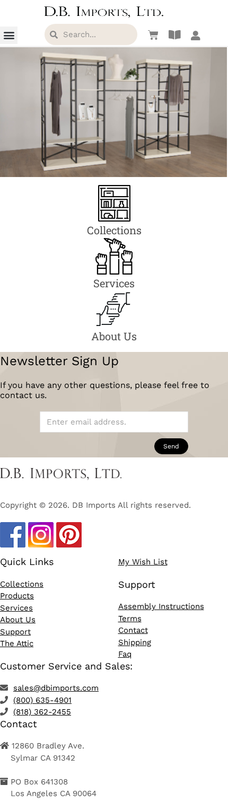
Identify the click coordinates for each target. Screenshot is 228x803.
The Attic (16, 643)
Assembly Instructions (161, 606)
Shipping (134, 642)
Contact (133, 630)
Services (16, 608)
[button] (8, 35)
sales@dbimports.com (56, 688)
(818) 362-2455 (42, 712)
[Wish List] (150, 35)
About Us (18, 619)
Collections (21, 584)
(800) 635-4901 (42, 700)
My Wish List (143, 562)
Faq (124, 654)
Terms (130, 618)
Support (15, 632)
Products (17, 596)
